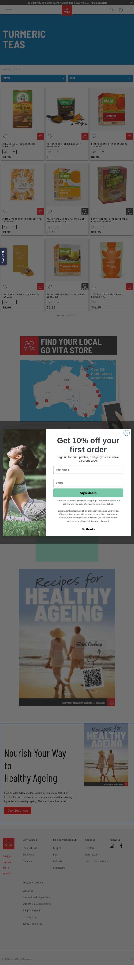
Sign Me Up (88, 492)
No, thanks (88, 529)
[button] (3, 256)
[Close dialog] (126, 433)
